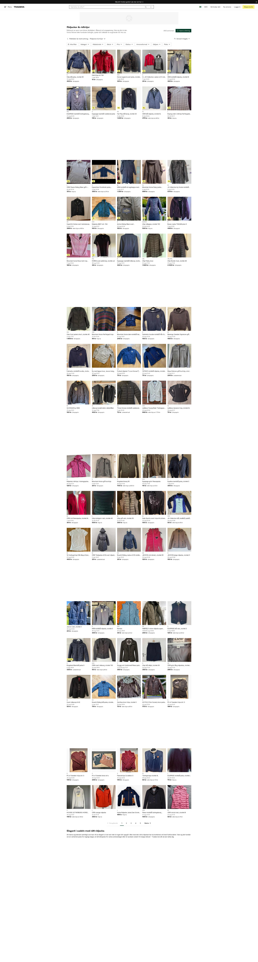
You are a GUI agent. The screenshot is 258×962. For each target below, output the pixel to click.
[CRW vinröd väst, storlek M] (179, 797)
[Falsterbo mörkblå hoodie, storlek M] (79, 356)
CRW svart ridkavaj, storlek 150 (102, 665)
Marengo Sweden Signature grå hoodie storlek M (178, 334)
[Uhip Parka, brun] (154, 245)
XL (143, 111)
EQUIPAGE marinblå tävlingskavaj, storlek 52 (78, 114)
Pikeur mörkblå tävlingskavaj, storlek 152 (152, 813)
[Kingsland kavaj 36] (129, 466)
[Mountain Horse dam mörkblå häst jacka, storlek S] (129, 319)
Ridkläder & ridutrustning (78, 39)
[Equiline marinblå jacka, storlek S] (179, 466)
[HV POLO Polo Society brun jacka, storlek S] (154, 687)
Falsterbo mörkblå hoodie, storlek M (78, 371)
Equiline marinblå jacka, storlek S (178, 481)
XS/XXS (144, 222)
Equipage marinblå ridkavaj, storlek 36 (128, 261)
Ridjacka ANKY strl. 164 (99, 224)
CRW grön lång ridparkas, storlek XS (178, 665)
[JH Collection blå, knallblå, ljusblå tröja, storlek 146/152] (179, 503)
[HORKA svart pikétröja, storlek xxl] (104, 245)
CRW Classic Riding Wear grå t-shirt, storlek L (77, 187)
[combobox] (108, 7)
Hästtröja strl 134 (98, 75)
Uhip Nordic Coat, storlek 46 (177, 261)
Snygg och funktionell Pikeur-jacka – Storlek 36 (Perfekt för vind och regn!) (128, 665)
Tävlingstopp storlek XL (150, 775)
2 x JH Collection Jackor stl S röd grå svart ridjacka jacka (153, 77)
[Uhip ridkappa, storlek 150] (154, 209)
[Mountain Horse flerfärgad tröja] (104, 319)
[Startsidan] (19, 7)
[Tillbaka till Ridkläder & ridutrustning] (67, 38)
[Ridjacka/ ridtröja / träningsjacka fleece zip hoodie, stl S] (79, 466)
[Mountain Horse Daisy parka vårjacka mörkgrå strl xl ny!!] (154, 172)
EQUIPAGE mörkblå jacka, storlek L (178, 775)
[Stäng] (256, 2)
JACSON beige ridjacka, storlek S (178, 555)
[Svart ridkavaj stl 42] (79, 687)
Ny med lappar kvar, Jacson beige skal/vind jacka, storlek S (103, 371)
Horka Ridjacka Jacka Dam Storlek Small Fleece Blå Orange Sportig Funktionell (128, 813)
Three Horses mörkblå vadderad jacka (128, 408)
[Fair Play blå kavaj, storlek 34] (129, 98)
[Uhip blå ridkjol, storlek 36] (154, 650)
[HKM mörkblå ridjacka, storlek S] (104, 613)
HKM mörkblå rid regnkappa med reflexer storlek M (128, 187)
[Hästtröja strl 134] (104, 61)
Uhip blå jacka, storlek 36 (75, 77)
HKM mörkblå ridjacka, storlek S (102, 628)
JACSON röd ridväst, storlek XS (152, 555)
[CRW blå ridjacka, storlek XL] (154, 98)
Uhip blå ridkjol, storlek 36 (151, 665)
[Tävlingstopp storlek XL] (154, 760)
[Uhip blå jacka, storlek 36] (79, 61)
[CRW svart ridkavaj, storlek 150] (104, 650)
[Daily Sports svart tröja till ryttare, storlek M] (154, 503)
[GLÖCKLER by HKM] (79, 392)
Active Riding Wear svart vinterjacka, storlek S (125, 224)
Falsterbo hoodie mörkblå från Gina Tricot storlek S (154, 334)
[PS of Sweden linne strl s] (104, 760)
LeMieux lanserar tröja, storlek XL (178, 408)
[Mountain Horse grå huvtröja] (104, 466)
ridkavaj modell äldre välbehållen (103, 408)
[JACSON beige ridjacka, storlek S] (179, 540)
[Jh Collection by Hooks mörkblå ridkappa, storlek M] (179, 172)
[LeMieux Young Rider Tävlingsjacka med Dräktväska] (154, 392)
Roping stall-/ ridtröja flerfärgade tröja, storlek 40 (178, 114)
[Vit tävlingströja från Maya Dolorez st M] (79, 540)
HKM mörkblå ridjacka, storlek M (178, 77)
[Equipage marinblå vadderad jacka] (104, 98)
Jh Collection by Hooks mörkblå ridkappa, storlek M (178, 187)
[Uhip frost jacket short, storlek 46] (79, 319)
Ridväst (119, 628)
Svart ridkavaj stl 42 (73, 702)
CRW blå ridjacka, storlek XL (151, 114)
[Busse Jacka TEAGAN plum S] (179, 209)
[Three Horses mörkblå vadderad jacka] (129, 392)
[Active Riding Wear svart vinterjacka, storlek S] (129, 209)
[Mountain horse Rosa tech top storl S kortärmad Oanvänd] (79, 245)
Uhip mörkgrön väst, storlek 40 (102, 518)
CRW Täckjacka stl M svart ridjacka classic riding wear (103, 555)
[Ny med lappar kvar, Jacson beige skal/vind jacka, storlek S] (104, 356)
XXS (118, 75)
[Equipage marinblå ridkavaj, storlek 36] (129, 245)
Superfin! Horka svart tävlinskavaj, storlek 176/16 (78, 224)
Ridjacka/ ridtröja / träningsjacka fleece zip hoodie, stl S (77, 481)
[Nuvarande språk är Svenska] (200, 7)
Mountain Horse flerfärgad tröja (102, 334)
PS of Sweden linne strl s (100, 775)
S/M (93, 332)
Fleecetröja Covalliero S (125, 775)
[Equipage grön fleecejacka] (154, 466)
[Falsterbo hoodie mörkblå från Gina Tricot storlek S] (154, 319)
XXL (68, 111)
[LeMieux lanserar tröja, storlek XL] (179, 392)
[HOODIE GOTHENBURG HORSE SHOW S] (79, 797)
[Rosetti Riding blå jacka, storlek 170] (104, 687)
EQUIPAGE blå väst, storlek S (177, 628)
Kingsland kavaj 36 (123, 481)
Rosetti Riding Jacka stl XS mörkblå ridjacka (129, 555)
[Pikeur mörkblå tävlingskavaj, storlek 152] (154, 797)
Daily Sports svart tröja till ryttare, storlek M (153, 518)
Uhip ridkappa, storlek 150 (151, 224)
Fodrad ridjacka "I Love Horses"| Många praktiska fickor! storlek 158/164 (128, 371)
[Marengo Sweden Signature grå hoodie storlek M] (179, 319)
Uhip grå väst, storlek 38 (125, 518)
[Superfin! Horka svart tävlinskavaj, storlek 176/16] (79, 209)
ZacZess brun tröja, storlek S (127, 702)
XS (118, 111)
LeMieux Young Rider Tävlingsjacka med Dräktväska (154, 408)
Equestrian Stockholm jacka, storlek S (101, 187)
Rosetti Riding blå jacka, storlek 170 (102, 702)
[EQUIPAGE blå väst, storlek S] (179, 613)
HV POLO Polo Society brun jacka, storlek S (153, 702)
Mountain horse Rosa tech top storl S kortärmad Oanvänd (77, 261)
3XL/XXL (170, 259)
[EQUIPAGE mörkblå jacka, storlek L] (179, 760)
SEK (205, 7)
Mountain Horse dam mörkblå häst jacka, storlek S (128, 334)
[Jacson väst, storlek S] (79, 613)
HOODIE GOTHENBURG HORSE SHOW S (77, 813)
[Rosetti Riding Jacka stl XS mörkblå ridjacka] (129, 540)
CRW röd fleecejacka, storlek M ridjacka (77, 518)
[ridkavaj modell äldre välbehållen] (104, 392)
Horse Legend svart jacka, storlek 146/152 (128, 77)
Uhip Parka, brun (147, 261)
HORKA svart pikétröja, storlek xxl (103, 261)
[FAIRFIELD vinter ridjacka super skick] (154, 613)
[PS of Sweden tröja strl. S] (179, 687)
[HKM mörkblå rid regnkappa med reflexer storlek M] (129, 172)
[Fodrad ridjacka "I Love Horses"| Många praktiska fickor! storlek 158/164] (129, 356)
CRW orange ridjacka (99, 812)
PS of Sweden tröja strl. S (176, 702)
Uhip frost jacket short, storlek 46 (78, 334)
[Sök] (146, 7)
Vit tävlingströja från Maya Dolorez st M (78, 555)
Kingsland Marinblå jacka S (75, 665)
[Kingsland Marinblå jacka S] (79, 650)
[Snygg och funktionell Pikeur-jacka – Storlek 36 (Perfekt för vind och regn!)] (129, 650)
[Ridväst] (129, 613)
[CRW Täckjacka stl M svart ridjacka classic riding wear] (104, 540)
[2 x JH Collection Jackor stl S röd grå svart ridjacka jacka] (154, 61)
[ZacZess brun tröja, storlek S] (129, 687)
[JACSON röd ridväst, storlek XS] (154, 540)
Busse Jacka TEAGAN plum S (177, 224)
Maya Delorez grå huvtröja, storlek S (179, 371)
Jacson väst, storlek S (74, 627)
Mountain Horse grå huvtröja (101, 481)
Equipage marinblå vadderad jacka (103, 114)
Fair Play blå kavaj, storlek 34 (127, 114)
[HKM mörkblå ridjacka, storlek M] (179, 61)
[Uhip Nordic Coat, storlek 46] (179, 245)
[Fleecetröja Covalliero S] (129, 760)
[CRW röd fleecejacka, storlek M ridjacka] (79, 503)
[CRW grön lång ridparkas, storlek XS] (179, 650)
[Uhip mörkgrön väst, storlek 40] (104, 503)
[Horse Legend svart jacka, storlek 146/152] (129, 61)
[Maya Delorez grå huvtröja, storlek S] (179, 356)
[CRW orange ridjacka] (104, 797)
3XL (143, 259)
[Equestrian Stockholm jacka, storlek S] (104, 172)
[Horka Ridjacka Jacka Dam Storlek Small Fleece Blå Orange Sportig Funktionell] (129, 797)
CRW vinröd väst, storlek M (176, 812)
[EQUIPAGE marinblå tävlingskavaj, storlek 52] (79, 98)
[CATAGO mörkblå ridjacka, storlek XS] (154, 356)
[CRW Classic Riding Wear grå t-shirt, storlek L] (79, 172)
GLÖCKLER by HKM (73, 408)
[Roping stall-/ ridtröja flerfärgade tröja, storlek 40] (179, 98)
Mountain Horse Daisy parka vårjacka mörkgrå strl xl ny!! (151, 187)
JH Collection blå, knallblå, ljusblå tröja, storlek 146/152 (178, 518)
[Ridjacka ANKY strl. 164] (104, 209)
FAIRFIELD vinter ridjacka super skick (152, 629)
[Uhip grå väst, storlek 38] (129, 503)
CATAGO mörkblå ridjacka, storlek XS (153, 371)
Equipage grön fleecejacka (151, 481)
